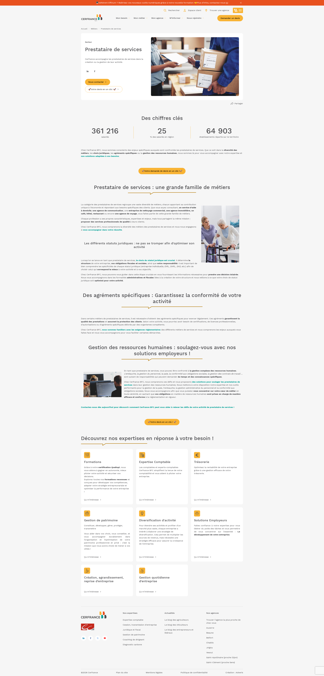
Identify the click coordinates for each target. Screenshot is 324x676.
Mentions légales (154, 672)
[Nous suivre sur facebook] (94, 71)
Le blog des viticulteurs (176, 625)
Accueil (84, 29)
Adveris (239, 672)
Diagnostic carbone (132, 644)
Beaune (210, 633)
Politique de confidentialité (194, 672)
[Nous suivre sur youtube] (104, 638)
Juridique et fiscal (132, 630)
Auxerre (210, 628)
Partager (239, 103)
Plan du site (122, 672)
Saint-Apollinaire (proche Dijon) (222, 657)
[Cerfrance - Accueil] (92, 17)
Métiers (94, 29)
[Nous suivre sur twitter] (97, 638)
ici (227, 3)
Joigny (209, 647)
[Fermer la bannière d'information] (241, 3)
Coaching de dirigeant (133, 639)
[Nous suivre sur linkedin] (87, 71)
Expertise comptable (133, 620)
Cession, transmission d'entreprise (140, 625)
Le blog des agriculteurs (176, 620)
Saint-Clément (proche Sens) (220, 662)
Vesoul (209, 652)
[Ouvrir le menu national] (238, 10)
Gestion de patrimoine (134, 634)
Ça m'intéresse (91, 500)
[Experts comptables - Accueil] (88, 627)
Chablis (210, 642)
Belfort (209, 638)
